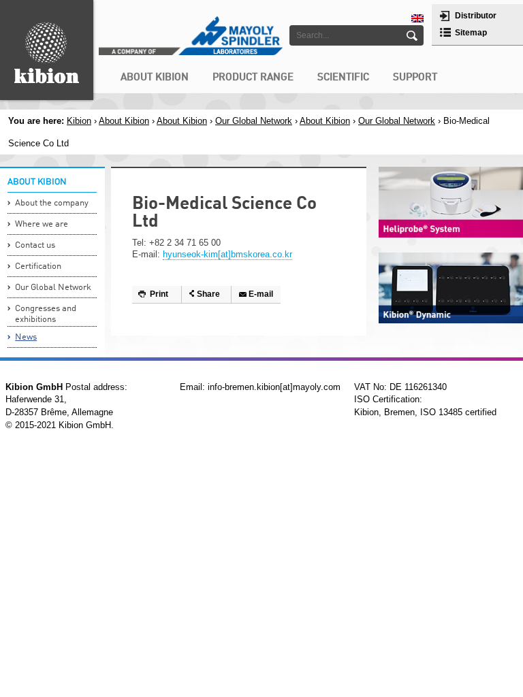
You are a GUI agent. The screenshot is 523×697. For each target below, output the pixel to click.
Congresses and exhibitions (45, 314)
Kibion (79, 121)
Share (208, 294)
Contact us (35, 245)
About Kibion (124, 121)
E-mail (261, 294)
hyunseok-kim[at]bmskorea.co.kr (227, 254)
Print (159, 294)
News (26, 337)
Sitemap (471, 32)
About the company (52, 203)
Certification (38, 266)
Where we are (41, 224)
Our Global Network (253, 121)
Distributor (475, 15)
